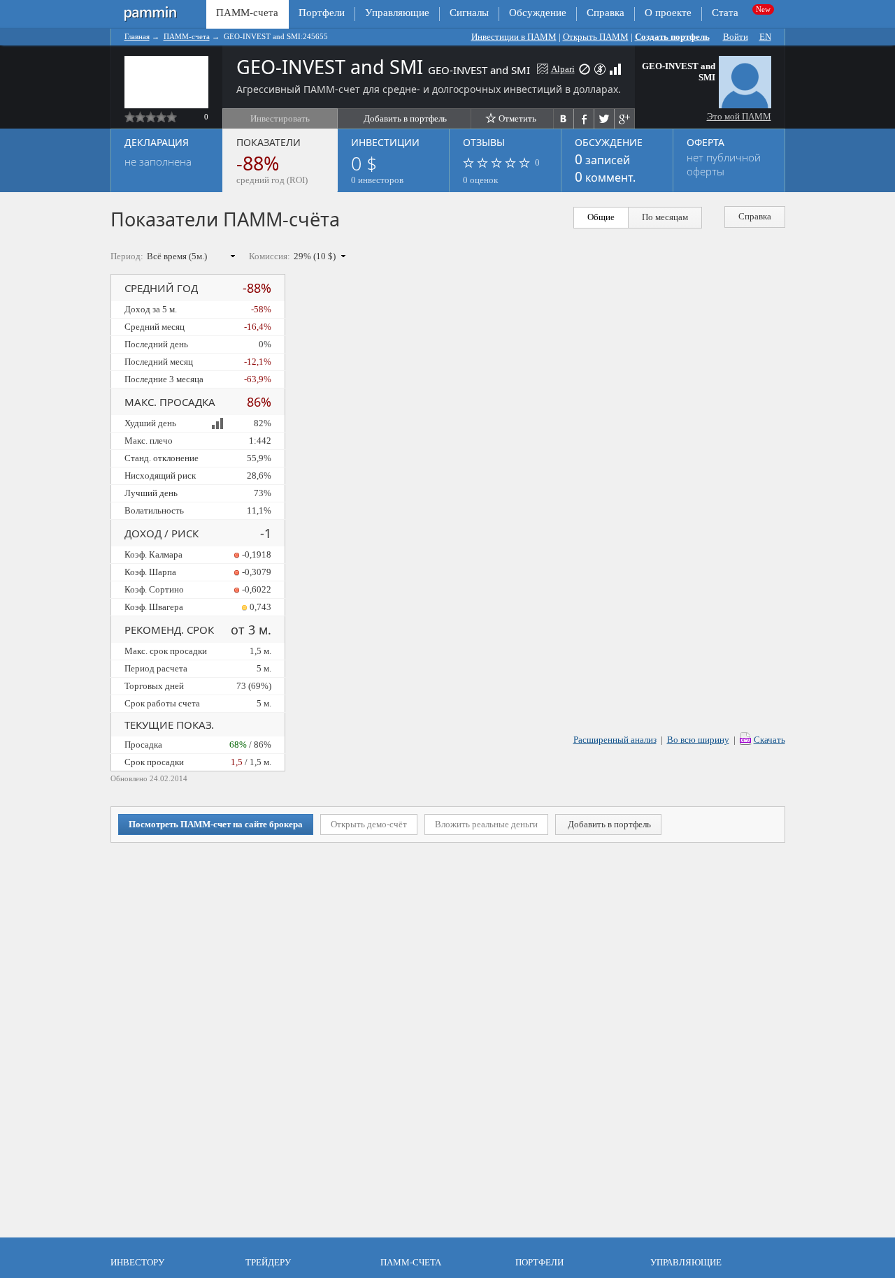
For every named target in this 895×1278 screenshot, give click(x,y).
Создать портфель (672, 36)
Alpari (563, 69)
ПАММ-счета (187, 36)
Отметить (517, 118)
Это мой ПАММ (739, 116)
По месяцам (665, 217)
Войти (735, 36)
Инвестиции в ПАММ (514, 36)
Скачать (769, 739)
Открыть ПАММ (596, 36)
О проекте (668, 12)
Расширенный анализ (615, 739)
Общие (601, 217)
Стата (725, 12)
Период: (126, 256)
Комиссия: (269, 256)
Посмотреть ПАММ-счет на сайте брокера (216, 824)
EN (765, 36)
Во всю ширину (698, 739)
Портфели (322, 12)
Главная (137, 36)
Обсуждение (537, 12)
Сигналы (469, 12)
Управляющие (397, 12)
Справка (605, 12)
